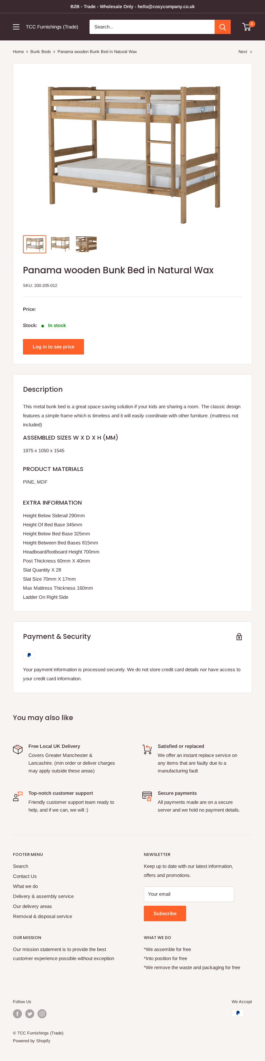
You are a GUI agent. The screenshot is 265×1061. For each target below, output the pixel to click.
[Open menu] (16, 26)
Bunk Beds (40, 51)
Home (18, 51)
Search (20, 866)
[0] (247, 27)
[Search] (223, 27)
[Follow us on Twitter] (29, 1013)
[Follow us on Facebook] (17, 1013)
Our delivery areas (32, 906)
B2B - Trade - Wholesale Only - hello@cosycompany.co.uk (132, 6)
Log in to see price (53, 346)
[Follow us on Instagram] (42, 1013)
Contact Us (25, 876)
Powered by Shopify (31, 1040)
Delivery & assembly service (43, 896)
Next (242, 51)
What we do (25, 886)
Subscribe (165, 913)
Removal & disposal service (42, 916)
